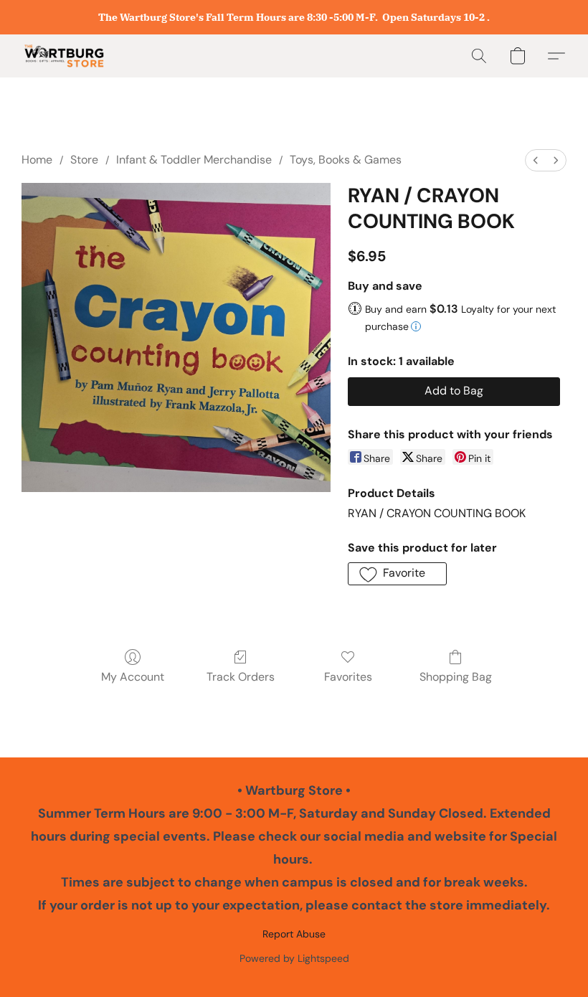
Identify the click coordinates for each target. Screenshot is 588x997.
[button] (64, 56)
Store (84, 159)
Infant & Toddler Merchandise (194, 159)
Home (37, 159)
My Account (132, 676)
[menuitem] (536, 160)
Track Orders (241, 676)
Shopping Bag (455, 676)
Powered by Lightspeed (294, 958)
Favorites (348, 676)
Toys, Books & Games (346, 159)
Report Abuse (294, 933)
